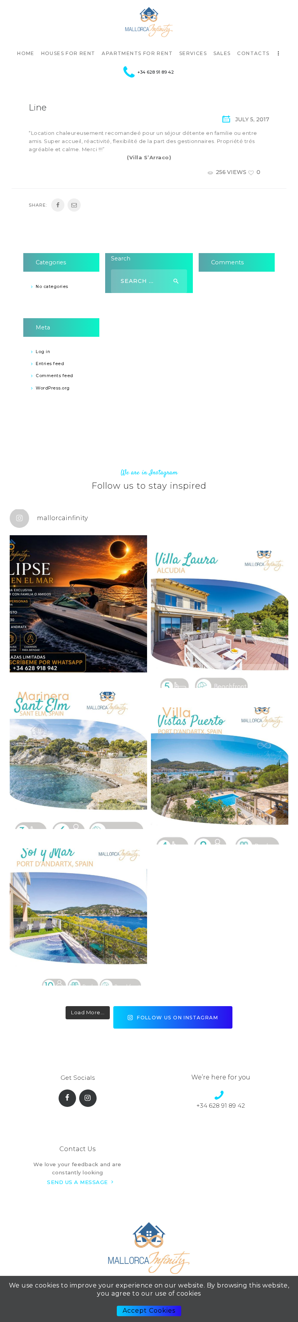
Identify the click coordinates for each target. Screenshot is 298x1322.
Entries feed (50, 363)
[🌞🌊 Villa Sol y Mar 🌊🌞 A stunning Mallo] (78, 917)
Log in (43, 351)
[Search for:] (149, 281)
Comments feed (54, 375)
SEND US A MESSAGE (77, 1182)
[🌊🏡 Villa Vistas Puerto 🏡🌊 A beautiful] (219, 776)
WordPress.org (53, 388)
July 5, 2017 (252, 119)
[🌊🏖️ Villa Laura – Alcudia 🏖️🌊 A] (219, 619)
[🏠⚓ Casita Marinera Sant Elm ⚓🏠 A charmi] (78, 760)
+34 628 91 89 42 (220, 1105)
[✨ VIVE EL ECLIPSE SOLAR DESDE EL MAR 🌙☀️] (78, 603)
